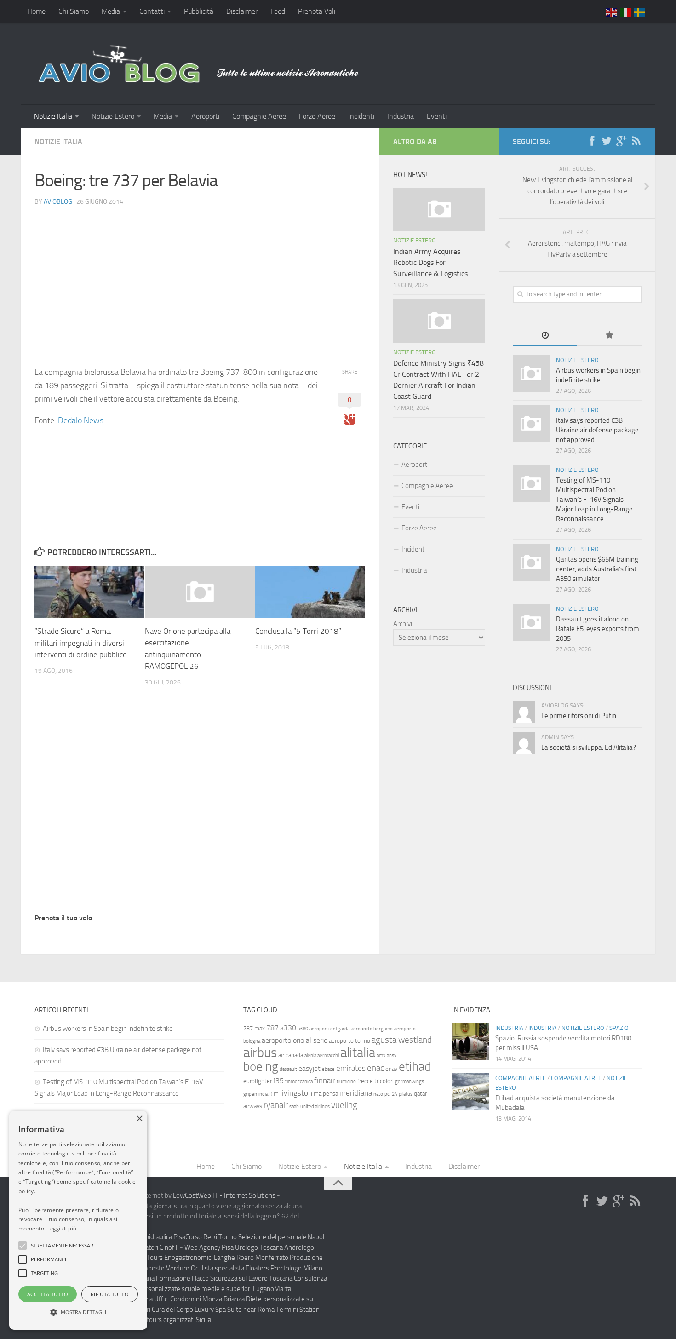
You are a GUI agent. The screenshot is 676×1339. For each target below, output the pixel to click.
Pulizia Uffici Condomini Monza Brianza (189, 1299)
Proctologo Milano (296, 1268)
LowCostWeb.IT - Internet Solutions (224, 1195)
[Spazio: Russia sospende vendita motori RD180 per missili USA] (470, 1041)
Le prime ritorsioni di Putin (578, 716)
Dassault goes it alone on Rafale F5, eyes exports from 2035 (597, 629)
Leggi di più (62, 1228)
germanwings (409, 1082)
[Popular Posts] (609, 336)
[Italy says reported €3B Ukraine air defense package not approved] (531, 423)
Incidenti (361, 116)
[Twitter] (606, 141)
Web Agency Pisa (209, 1247)
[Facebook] (591, 141)
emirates (351, 1068)
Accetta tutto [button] (47, 1294)
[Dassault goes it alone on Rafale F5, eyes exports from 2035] (531, 622)
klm (274, 1093)
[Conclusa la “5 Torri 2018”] (310, 592)
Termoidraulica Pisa (157, 1237)
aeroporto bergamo (372, 1029)
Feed (277, 11)
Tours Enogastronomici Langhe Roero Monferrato (217, 1257)
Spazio (619, 1027)
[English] (612, 11)
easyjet (309, 1068)
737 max (254, 1028)
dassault (288, 1069)
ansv (391, 1055)
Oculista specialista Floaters (230, 1268)
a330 (288, 1027)
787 (272, 1027)
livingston (296, 1093)
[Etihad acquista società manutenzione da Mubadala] (470, 1091)
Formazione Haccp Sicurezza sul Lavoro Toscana (224, 1278)
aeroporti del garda (329, 1029)
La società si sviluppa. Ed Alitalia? (588, 747)
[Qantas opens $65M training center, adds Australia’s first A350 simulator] (531, 562)
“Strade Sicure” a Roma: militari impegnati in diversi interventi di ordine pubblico (80, 642)
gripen (250, 1094)
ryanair (276, 1105)
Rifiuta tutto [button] (110, 1294)
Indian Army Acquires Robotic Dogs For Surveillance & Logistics (430, 262)
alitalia (357, 1052)
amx (381, 1055)
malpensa (326, 1093)
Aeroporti (205, 116)
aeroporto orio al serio (294, 1040)
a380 (303, 1029)
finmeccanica (299, 1082)
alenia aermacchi (321, 1055)
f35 (278, 1080)
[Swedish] (640, 11)
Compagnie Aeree (259, 116)
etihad (415, 1066)
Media (111, 11)
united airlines (315, 1106)
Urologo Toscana (259, 1247)
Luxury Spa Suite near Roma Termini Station (257, 1309)
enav (391, 1068)
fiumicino (346, 1082)
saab (294, 1106)
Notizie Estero (113, 116)
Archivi (402, 624)
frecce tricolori (375, 1081)
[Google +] (621, 141)
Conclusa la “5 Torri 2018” (298, 631)
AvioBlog (58, 202)
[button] (22, 1245)
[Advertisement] (200, 278)
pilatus (405, 1094)
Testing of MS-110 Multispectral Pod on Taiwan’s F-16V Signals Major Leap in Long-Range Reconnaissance (594, 499)
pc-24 (390, 1094)
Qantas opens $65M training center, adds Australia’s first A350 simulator (597, 569)
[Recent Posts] (545, 336)
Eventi (437, 116)
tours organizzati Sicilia (179, 1320)
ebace (328, 1069)
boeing (260, 1066)
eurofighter (257, 1081)
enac (375, 1068)
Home (36, 11)
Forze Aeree (317, 116)
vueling (344, 1105)
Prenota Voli (316, 11)
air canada (290, 1055)
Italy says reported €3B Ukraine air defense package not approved (597, 430)
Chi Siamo (73, 11)
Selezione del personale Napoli (282, 1237)
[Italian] (626, 11)
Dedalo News (80, 420)
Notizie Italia (53, 116)
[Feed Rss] (636, 141)
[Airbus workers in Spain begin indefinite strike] (531, 373)
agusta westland (402, 1039)
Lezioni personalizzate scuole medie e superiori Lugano (195, 1289)
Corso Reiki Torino (211, 1237)
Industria (400, 116)
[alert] (78, 1220)
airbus (260, 1053)
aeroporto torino (349, 1040)
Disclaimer (242, 11)
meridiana (355, 1093)
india (263, 1094)
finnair (324, 1080)
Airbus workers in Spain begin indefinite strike (108, 1028)
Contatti (152, 11)
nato (378, 1094)
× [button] (139, 1118)
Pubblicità (198, 11)
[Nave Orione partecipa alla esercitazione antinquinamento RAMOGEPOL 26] (200, 592)
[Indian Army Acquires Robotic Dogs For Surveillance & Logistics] (439, 209)
